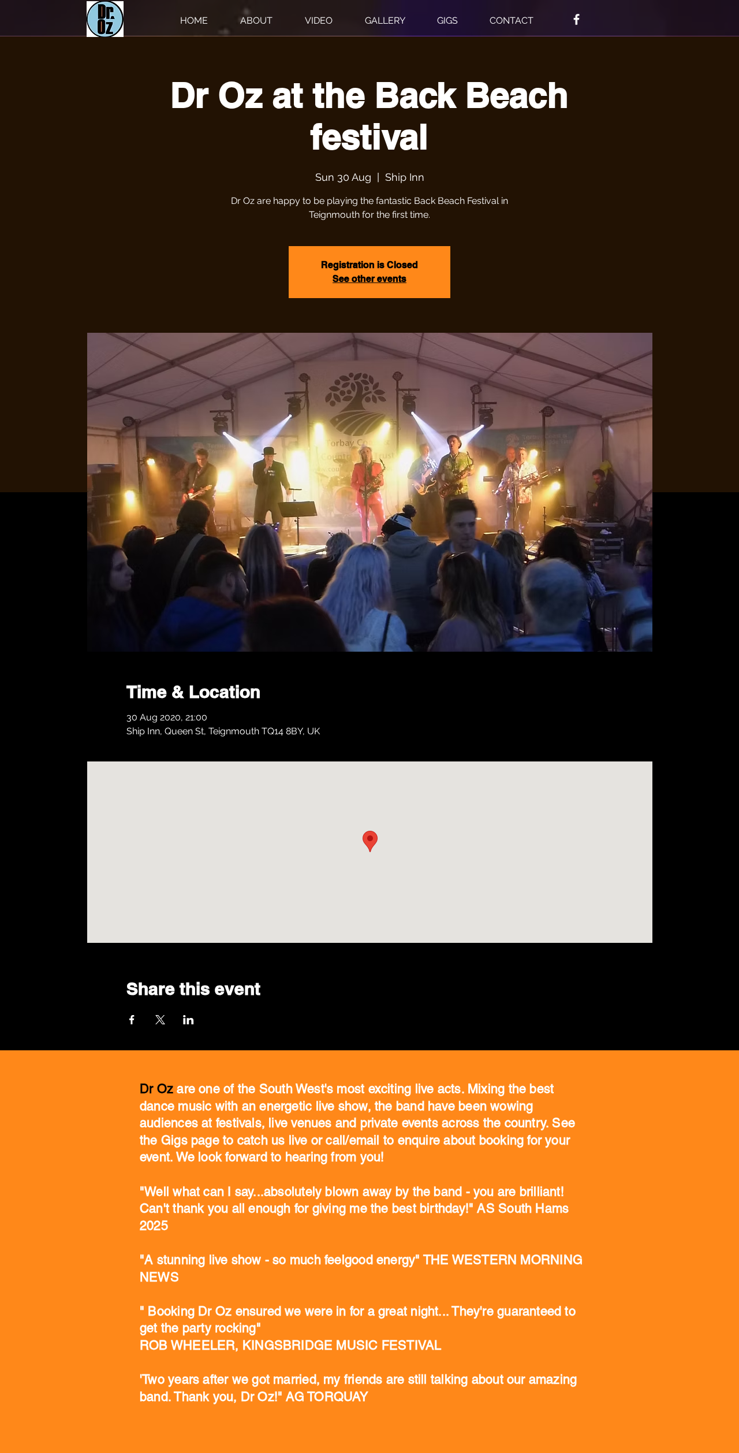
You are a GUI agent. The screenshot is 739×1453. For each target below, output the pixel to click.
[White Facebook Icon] (576, 19)
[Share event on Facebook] (131, 1019)
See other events (369, 278)
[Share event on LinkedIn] (188, 1019)
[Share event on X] (160, 1019)
